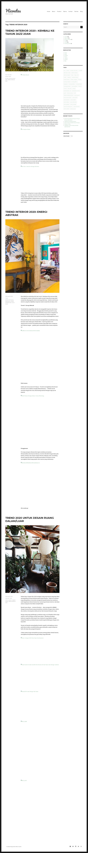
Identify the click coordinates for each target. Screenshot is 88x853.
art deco (7, 78)
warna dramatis (73, 102)
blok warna (11, 299)
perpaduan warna (76, 90)
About (53, 11)
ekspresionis (8, 301)
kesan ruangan (74, 79)
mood (65, 88)
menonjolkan (74, 86)
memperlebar (72, 83)
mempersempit (67, 86)
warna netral (66, 108)
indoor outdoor (8, 600)
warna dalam (73, 99)
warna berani (66, 99)
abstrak (6, 299)
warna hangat (73, 104)
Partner (76, 11)
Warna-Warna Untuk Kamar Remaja (72, 122)
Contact (70, 11)
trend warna (76, 95)
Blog (81, 11)
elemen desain (67, 74)
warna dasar (66, 102)
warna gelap (66, 104)
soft (75, 93)
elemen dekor (75, 72)
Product (59, 11)
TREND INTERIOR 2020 (68, 95)
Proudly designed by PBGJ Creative (14, 846)
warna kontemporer (68, 106)
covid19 (80, 70)
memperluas (78, 83)
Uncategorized (67, 43)
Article (6, 76)
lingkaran (66, 83)
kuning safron (74, 81)
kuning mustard (67, 81)
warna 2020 (74, 97)
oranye (73, 88)
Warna (65, 11)
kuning (79, 79)
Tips (65, 40)
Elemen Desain (67, 39)
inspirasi (69, 77)
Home (48, 11)
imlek (65, 77)
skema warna (70, 93)
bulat (68, 70)
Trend (9, 76)
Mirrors (80, 86)
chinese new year (73, 70)
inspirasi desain (75, 77)
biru (64, 70)
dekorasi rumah (67, 72)
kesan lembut (67, 79)
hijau (72, 74)
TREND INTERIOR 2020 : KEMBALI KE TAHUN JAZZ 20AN (29, 32)
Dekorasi (7, 598)
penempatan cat (67, 90)
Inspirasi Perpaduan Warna (70, 121)
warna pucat (72, 108)
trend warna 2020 (67, 97)
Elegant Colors (67, 124)
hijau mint (77, 74)
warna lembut (76, 106)
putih (65, 93)
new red (69, 88)
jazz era (10, 78)
